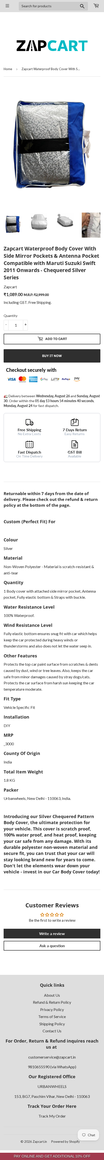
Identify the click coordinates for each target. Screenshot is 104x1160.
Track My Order (52, 1116)
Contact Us (52, 1030)
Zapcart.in (40, 1141)
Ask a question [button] (52, 945)
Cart (95, 6)
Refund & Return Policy (52, 1002)
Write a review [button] (52, 933)
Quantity (10, 316)
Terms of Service (52, 1016)
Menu (8, 6)
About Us (52, 995)
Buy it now (52, 356)
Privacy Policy (52, 1009)
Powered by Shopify (65, 1141)
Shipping (44, 302)
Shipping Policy (52, 1023)
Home (8, 69)
